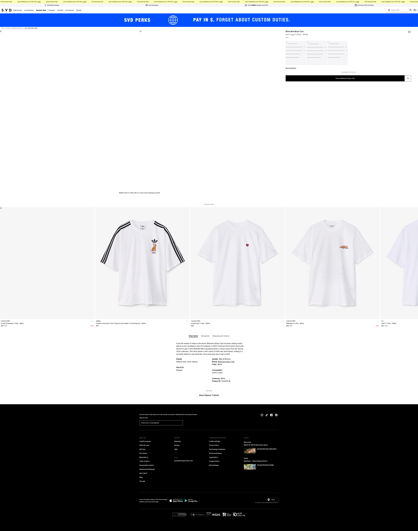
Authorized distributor (147, 469)
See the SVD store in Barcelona (266, 449)
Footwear (51, 10)
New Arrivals (17, 10)
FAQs (176, 449)
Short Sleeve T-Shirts (209, 395)
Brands (78, 10)
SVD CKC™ (143, 473)
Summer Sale (41, 10)
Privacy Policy (214, 445)
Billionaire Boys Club (17, 28)
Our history (143, 453)
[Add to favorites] (409, 32)
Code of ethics (144, 461)
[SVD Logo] (6, 10)
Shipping (177, 441)
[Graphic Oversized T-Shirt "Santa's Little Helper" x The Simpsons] (142, 263)
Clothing (60, 10)
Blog (141, 477)
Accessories (70, 10)
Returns (177, 445)
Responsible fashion (146, 465)
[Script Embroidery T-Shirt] (47, 263)
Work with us (143, 457)
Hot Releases (29, 10)
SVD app (142, 449)
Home (3, 28)
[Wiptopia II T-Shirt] (332, 263)
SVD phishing (214, 465)
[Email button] (408, 78)
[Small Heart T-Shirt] (237, 263)
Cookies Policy (214, 461)
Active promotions (215, 453)
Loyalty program (145, 441)
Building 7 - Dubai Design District (255, 461)
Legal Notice (213, 457)
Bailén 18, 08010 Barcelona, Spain (256, 445)
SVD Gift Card (144, 445)
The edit (142, 481)
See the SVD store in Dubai (265, 465)
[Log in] (410, 10)
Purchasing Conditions (217, 449)
